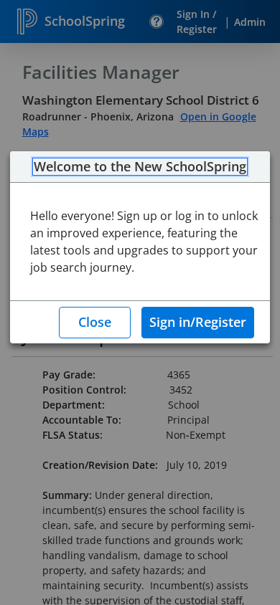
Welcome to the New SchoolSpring (140, 167)
